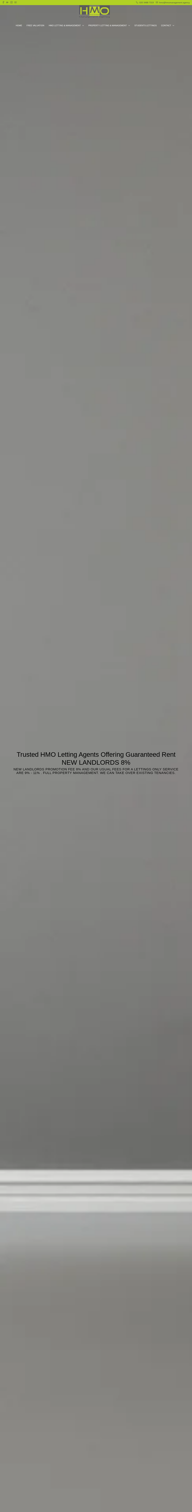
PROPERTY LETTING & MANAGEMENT (107, 25)
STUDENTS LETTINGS (145, 25)
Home (19, 25)
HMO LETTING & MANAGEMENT (65, 25)
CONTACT (166, 25)
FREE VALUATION (35, 25)
